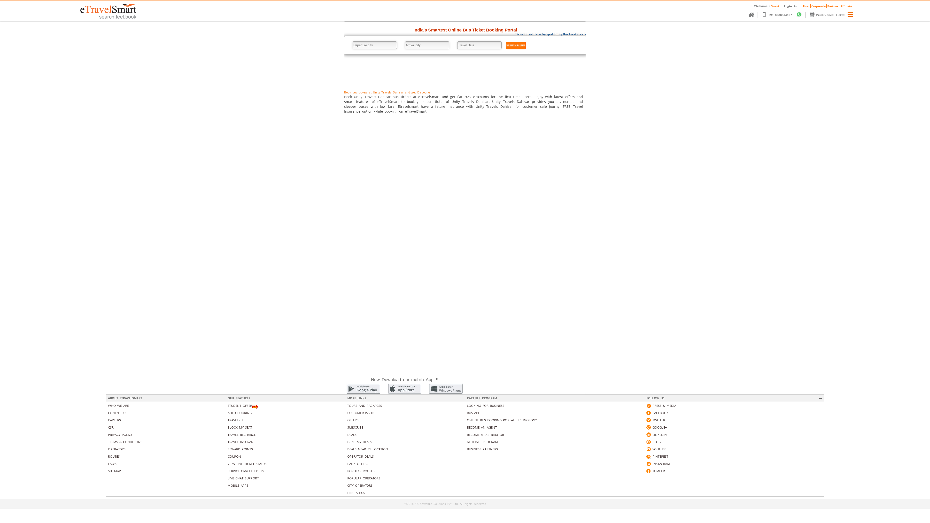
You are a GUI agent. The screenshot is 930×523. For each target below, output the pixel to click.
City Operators (359, 485)
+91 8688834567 (780, 15)
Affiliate (846, 6)
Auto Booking (240, 413)
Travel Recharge (242, 434)
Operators (116, 449)
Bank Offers (357, 463)
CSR (111, 427)
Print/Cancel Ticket (830, 15)
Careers (114, 420)
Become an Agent (482, 427)
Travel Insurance (242, 442)
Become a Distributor (485, 434)
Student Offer (240, 405)
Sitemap (114, 471)
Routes (114, 456)
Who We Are (118, 405)
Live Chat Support (243, 478)
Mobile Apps (238, 485)
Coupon (234, 456)
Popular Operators (363, 478)
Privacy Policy (120, 434)
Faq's (112, 463)
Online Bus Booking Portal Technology (502, 420)
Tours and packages (364, 405)
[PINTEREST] (648, 456)
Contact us (117, 413)
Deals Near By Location (367, 449)
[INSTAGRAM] (648, 463)
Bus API (473, 413)
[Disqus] (465, 181)
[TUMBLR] (648, 471)
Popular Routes (360, 471)
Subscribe (355, 427)
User (806, 6)
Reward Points (240, 449)
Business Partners (482, 449)
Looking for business (485, 405)
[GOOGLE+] (648, 427)
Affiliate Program (482, 442)
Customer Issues (361, 413)
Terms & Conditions (125, 442)
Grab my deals (359, 442)
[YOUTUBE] (648, 449)
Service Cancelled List (247, 471)
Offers (352, 420)
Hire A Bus (356, 493)
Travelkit (235, 420)
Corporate (818, 6)
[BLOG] (648, 442)
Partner (832, 6)
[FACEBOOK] (648, 413)
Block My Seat (240, 427)
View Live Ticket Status (247, 463)
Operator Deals (360, 456)
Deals (351, 434)
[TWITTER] (648, 420)
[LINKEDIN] (648, 434)
